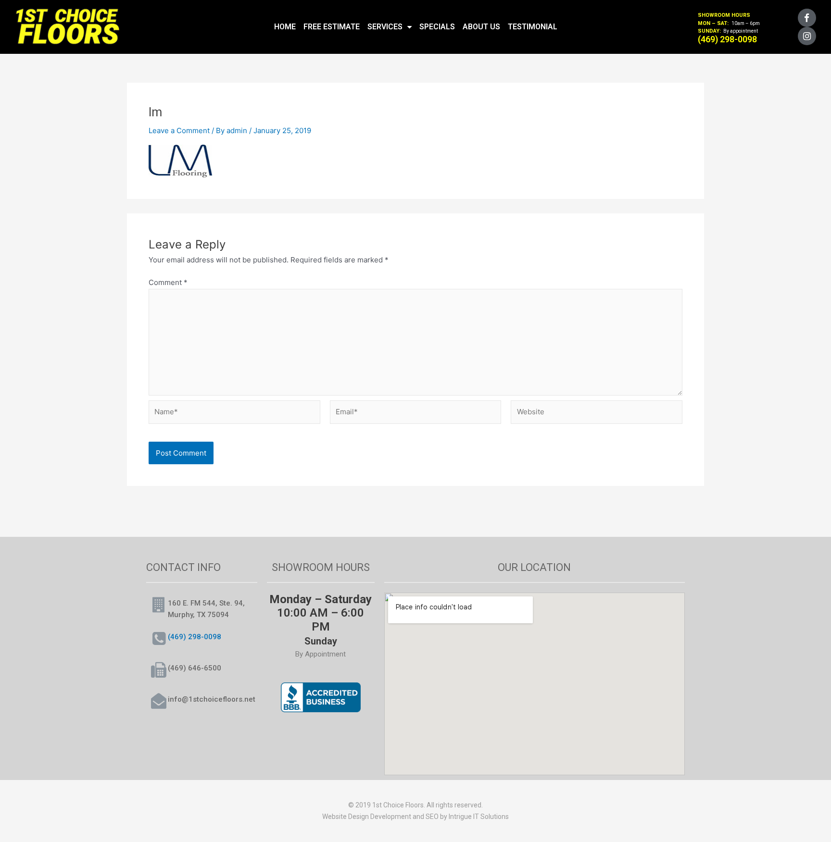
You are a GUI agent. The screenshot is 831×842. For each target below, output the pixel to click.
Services (385, 26)
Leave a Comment (179, 130)
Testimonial (532, 26)
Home (285, 26)
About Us (481, 26)
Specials (437, 26)
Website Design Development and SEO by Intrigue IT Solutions (415, 816)
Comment (168, 282)
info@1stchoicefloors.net (211, 699)
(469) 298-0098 (194, 636)
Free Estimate (331, 26)
